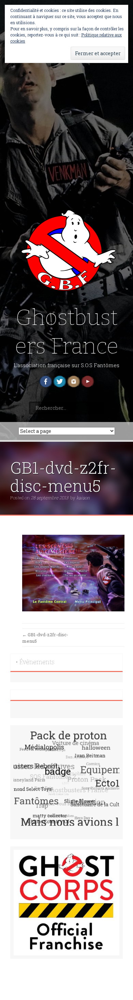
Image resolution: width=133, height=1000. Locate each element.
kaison (83, 498)
